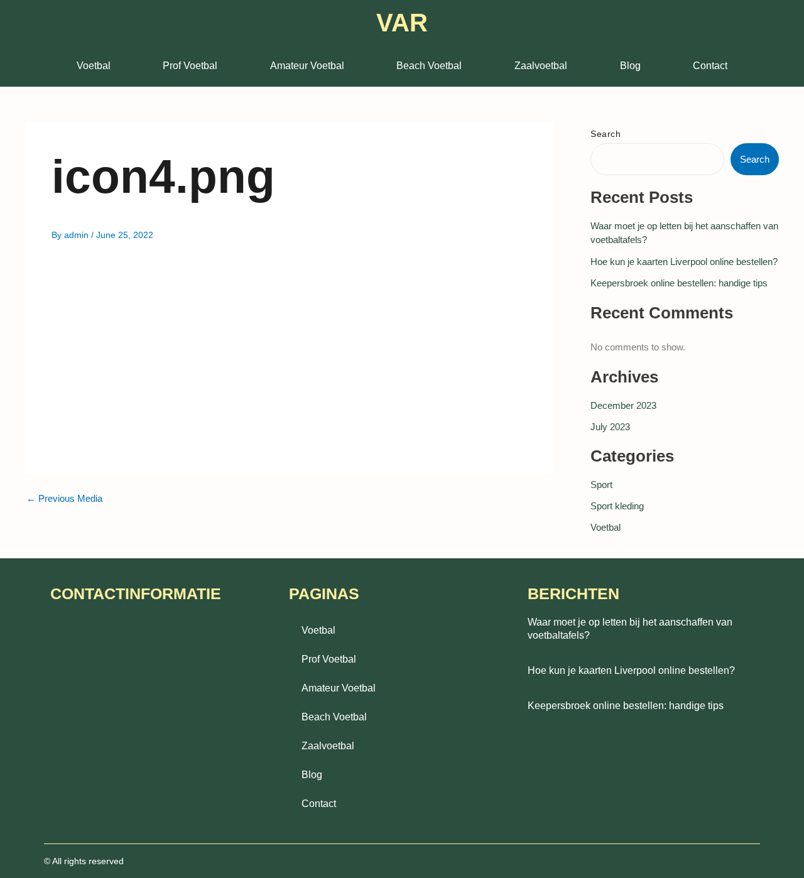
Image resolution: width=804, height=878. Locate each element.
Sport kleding (617, 506)
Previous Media (64, 498)
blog (630, 65)
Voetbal (94, 65)
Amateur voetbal (307, 65)
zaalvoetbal (540, 65)
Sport (601, 484)
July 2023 (610, 426)
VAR (402, 22)
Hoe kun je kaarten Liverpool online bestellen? (684, 261)
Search (605, 134)
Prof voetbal (190, 65)
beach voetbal (429, 65)
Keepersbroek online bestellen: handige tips (679, 283)
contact (710, 65)
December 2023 (623, 405)
